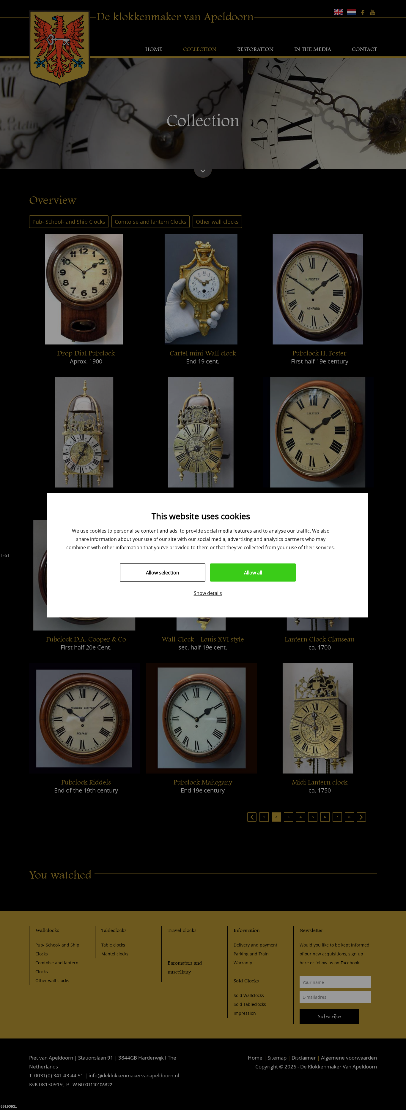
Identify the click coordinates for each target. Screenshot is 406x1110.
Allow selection (162, 572)
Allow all (253, 572)
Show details (208, 593)
